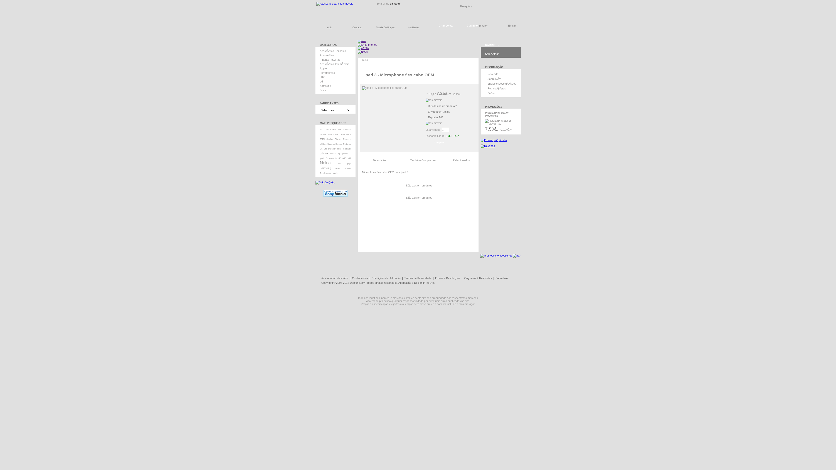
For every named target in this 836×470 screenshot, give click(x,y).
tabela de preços (385, 27)
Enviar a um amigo (439, 111)
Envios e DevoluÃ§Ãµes (501, 83)
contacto (357, 27)
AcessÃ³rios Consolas (333, 51)
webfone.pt (356, 282)
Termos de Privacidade (417, 278)
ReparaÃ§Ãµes (496, 88)
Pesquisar (519, 3)
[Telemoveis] (341, 10)
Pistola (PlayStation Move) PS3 (497, 114)
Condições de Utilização (386, 278)
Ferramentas (327, 72)
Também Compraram (423, 160)
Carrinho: (473, 25)
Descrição (379, 160)
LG (321, 81)
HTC (322, 77)
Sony (323, 90)
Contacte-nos (360, 278)
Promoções (493, 106)
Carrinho (492, 45)
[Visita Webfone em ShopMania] (335, 191)
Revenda (492, 74)
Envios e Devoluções (447, 278)
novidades (413, 27)
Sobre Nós (502, 278)
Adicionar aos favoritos (334, 278)
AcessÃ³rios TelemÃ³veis (334, 64)
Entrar (512, 25)
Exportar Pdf (435, 117)
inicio (329, 27)
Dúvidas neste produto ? (442, 106)
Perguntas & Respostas (478, 278)
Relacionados (461, 160)
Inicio (365, 60)
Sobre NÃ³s (494, 79)
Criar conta (446, 25)
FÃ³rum (491, 93)
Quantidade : (433, 129)
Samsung (325, 85)
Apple (323, 68)
